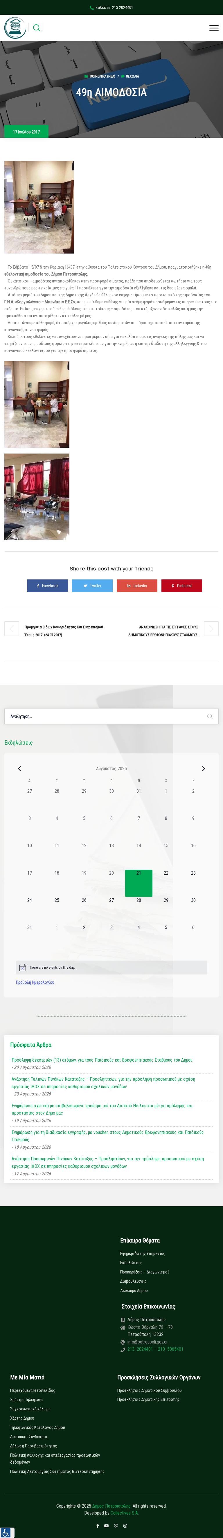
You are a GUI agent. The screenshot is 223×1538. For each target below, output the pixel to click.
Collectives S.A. (125, 1513)
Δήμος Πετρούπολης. (112, 1506)
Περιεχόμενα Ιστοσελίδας (32, 1390)
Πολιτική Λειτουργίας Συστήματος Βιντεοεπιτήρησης (57, 1471)
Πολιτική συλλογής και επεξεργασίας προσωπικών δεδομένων (55, 1459)
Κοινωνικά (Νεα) (102, 76)
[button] (7, 1533)
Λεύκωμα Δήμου (134, 1290)
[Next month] (203, 768)
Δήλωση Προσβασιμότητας (33, 1446)
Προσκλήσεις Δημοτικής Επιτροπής (148, 1399)
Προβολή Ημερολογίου (35, 982)
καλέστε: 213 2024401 (114, 7)
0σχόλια (132, 76)
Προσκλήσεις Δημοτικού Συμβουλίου (149, 1390)
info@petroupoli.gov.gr (147, 1342)
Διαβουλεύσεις (133, 1281)
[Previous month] (19, 768)
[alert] (111, 967)
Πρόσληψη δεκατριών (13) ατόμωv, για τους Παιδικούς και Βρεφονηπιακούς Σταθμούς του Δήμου (102, 1060)
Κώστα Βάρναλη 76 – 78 (150, 1327)
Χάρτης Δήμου (22, 1418)
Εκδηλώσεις (131, 1262)
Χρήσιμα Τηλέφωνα (26, 1399)
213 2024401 (140, 1349)
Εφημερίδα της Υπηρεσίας (142, 1253)
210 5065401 (170, 1349)
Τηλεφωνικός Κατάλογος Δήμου (37, 1427)
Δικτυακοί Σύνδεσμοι (28, 1436)
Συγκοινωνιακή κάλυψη (30, 1409)
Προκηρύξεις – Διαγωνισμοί (144, 1272)
